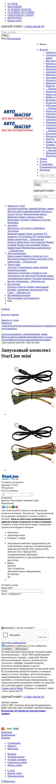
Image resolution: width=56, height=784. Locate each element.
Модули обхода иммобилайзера (24, 211)
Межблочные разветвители (36, 247)
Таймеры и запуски (40, 219)
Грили (29, 233)
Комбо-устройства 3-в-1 (36, 256)
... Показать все (36, 239)
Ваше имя (7, 587)
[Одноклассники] (10, 507)
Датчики (24, 219)
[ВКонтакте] (3, 507)
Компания (6, 732)
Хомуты (50, 139)
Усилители (13, 231)
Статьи (11, 770)
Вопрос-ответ (14, 773)
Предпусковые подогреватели (23, 298)
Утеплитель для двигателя (21, 275)
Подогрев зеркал (45, 275)
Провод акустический (28, 245)
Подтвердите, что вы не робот (18, 627)
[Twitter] (6, 507)
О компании (46, 167)
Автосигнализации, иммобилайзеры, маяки (30, 208)
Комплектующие (16, 217)
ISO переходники (41, 236)
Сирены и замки (34, 217)
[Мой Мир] (13, 507)
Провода (50, 86)
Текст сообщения (11, 594)
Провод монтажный (38, 287)
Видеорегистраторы (18, 259)
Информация (8, 735)
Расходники (13, 284)
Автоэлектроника (16, 253)
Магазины (12, 748)
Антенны (38, 233)
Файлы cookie (14, 765)
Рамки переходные (17, 239)
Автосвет (51, 114)
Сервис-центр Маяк (11, 688)
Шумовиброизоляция (18, 295)
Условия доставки (16, 759)
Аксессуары (13, 264)
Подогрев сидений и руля (33, 273)
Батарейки (13, 222)
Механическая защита (35, 214)
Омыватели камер (17, 270)
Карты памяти (15, 256)
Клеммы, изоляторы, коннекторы (25, 289)
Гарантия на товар (17, 762)
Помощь (5, 737)
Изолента (51, 136)
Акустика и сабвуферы (33, 228)
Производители (15, 776)
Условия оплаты (16, 756)
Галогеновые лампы (29, 267)
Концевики (13, 219)
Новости (12, 746)
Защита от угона (16, 205)
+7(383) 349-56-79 (33, 26)
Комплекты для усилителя (31, 242)
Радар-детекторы (38, 259)
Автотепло (13, 273)
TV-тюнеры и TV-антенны (27, 235)
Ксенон (44, 267)
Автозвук (51, 72)
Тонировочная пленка (19, 278)
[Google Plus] (16, 507)
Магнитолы (13, 228)
